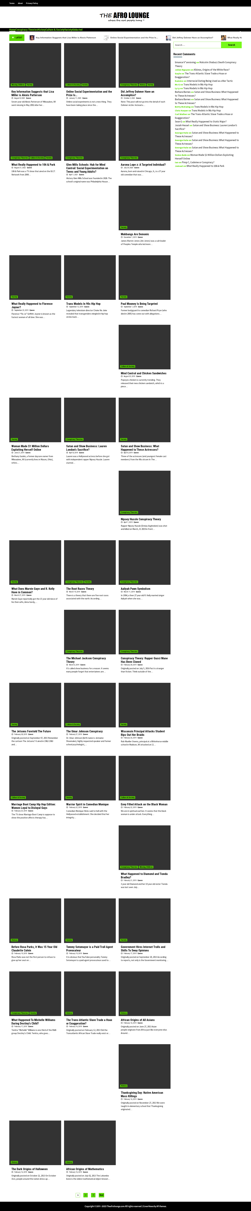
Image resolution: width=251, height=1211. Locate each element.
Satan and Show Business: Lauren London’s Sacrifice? (86, 447)
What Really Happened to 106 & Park (33, 164)
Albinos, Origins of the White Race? (212, 69)
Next (101, 1195)
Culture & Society (54, 29)
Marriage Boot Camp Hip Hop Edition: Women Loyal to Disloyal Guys (33, 806)
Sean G (178, 121)
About (20, 3)
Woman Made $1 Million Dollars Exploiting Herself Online (30, 447)
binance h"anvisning (185, 62)
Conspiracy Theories (26, 29)
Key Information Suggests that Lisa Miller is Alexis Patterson (66, 37)
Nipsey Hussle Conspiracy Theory (141, 519)
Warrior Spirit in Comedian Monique (87, 804)
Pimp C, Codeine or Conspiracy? (198, 162)
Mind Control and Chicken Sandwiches (143, 373)
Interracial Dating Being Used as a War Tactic (210, 80)
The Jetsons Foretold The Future (31, 731)
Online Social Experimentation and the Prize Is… (134, 37)
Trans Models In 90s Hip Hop (83, 303)
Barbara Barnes (183, 92)
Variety (68, 29)
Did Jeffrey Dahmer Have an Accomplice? (193, 37)
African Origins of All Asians (138, 1020)
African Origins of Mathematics (85, 1169)
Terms (12, 3)
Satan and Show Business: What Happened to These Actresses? (140, 447)
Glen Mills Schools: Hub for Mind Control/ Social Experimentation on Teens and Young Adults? (87, 168)
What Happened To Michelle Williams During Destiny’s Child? (33, 1021)
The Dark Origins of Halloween (29, 1169)
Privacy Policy (32, 3)
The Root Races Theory (80, 588)
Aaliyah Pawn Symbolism (135, 588)
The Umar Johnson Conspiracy (84, 731)
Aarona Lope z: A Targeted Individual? (143, 164)
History (41, 29)
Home (12, 29)
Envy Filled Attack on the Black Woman (144, 804)
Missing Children (18, 85)
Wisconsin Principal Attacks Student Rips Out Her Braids (143, 733)
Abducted (77, 29)
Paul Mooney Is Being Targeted (139, 303)
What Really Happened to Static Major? (206, 121)
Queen (28, 98)
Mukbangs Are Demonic (135, 234)
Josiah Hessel (182, 125)
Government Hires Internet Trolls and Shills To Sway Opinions (143, 948)
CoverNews (148, 1206)
